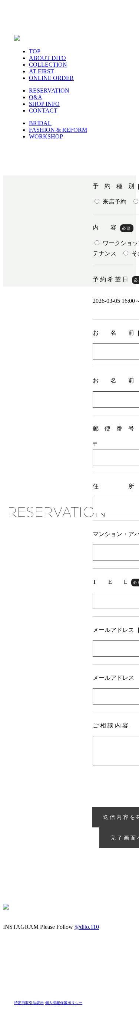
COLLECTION (48, 64)
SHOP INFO (44, 104)
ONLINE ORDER (51, 78)
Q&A (35, 97)
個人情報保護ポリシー (63, 1003)
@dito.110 (87, 927)
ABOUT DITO (47, 58)
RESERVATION (49, 90)
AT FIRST (41, 71)
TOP (34, 51)
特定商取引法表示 (29, 1003)
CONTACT (43, 110)
